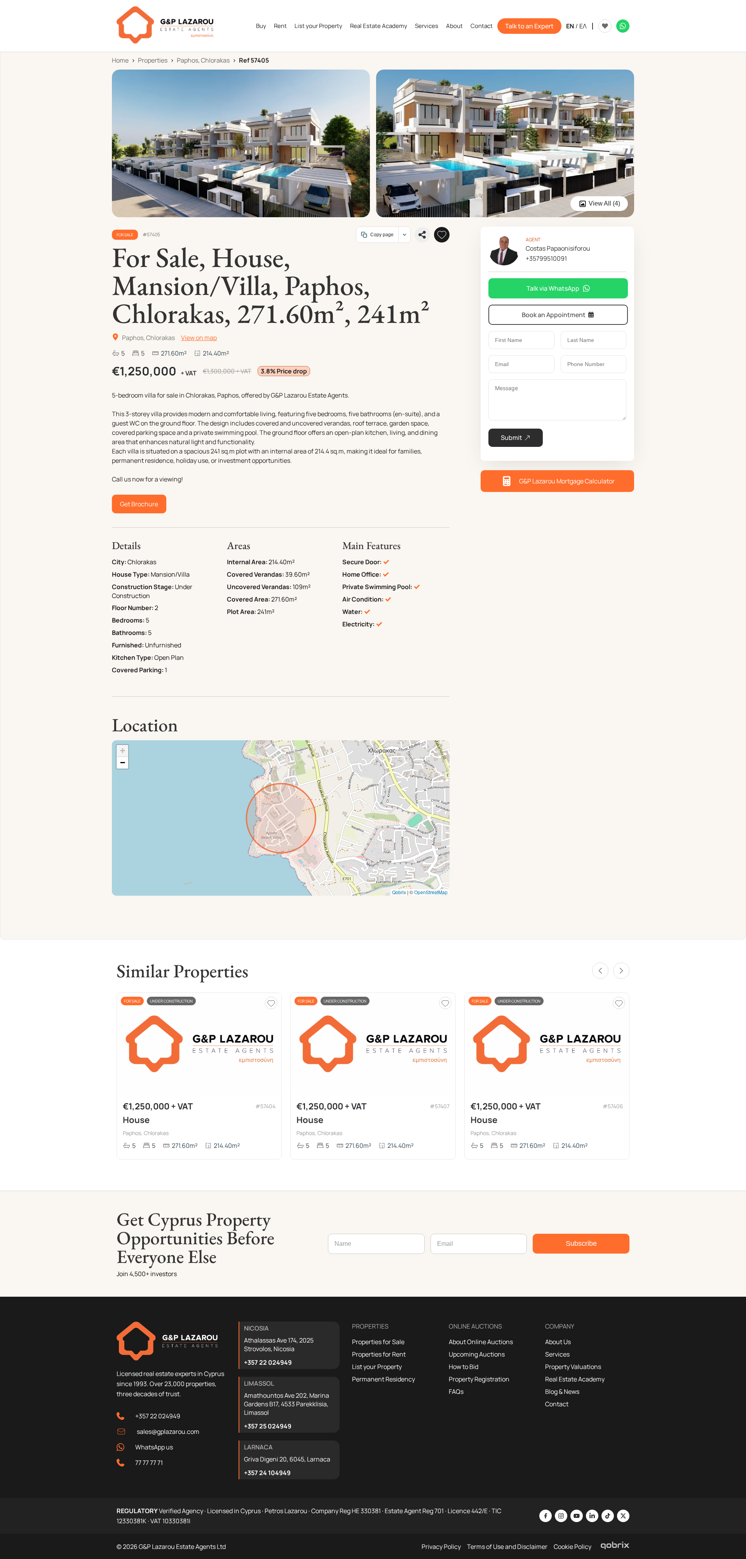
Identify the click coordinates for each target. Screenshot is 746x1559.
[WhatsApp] (622, 26)
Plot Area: (241, 611)
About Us (558, 1342)
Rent (280, 26)
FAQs (456, 1391)
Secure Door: (362, 562)
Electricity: (358, 624)
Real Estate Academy (378, 26)
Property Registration (479, 1379)
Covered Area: (248, 599)
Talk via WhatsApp (552, 288)
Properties (152, 60)
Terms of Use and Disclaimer (507, 1546)
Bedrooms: (128, 620)
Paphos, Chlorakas (203, 60)
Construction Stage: (143, 586)
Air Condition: (362, 599)
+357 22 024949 (157, 1416)
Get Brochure (139, 504)
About (454, 26)
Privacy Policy (441, 1546)
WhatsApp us (154, 1447)
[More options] (404, 234)
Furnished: (128, 645)
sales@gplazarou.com (168, 1431)
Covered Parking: (138, 670)
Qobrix (399, 892)
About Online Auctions (481, 1342)
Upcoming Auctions (477, 1354)
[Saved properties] (605, 26)
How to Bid (463, 1366)
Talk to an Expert (529, 26)
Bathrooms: (129, 632)
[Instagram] (561, 1516)
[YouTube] (576, 1516)
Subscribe (581, 1243)
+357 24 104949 (267, 1472)
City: (119, 562)
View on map (199, 337)
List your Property (318, 26)
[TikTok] (607, 1516)
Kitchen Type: (132, 657)
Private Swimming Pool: (377, 586)
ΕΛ (583, 26)
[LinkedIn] (592, 1516)
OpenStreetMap (431, 892)
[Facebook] (545, 1516)
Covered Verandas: (255, 574)
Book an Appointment (554, 314)
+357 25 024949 (267, 1426)
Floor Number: (132, 607)
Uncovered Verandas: (259, 586)
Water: (352, 611)
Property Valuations (573, 1366)
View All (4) (604, 203)
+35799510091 (546, 258)
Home (120, 60)
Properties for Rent (379, 1354)
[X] (623, 1516)
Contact (482, 26)
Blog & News (562, 1391)
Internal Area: (247, 562)
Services (426, 26)
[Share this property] (422, 234)
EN (570, 26)
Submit (511, 437)
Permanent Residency (383, 1379)
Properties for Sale (378, 1342)
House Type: (131, 574)
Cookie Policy (572, 1546)
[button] (122, 751)
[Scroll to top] (738, 1502)
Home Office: (361, 574)
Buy (261, 26)
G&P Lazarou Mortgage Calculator (567, 481)
